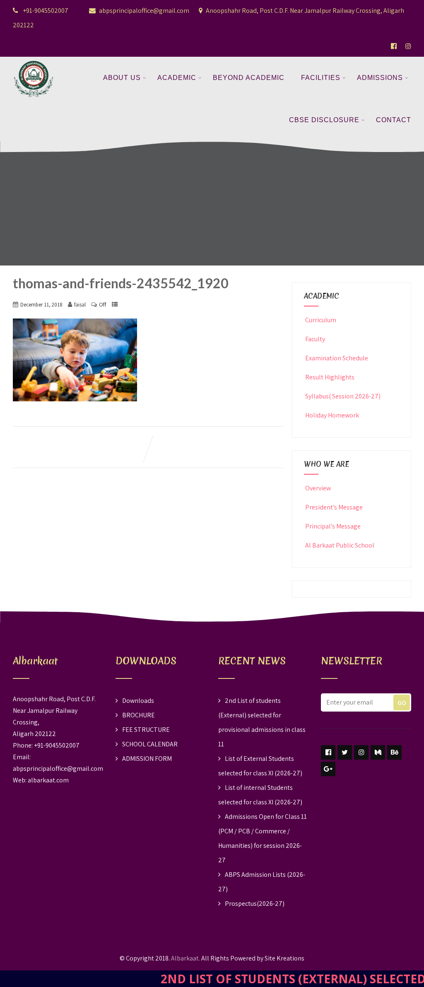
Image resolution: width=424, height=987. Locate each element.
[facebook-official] (394, 46)
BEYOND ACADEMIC (248, 77)
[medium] (378, 752)
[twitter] (344, 752)
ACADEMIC (176, 77)
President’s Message (334, 507)
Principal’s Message (333, 526)
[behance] (394, 752)
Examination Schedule (336, 358)
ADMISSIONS (380, 77)
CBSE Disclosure (324, 119)
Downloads (138, 700)
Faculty (315, 339)
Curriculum (320, 320)
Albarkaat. (185, 958)
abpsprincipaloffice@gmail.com (144, 10)
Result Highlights (329, 377)
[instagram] (361, 752)
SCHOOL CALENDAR (150, 744)
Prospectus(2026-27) (254, 903)
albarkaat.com (48, 780)
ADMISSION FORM (147, 758)
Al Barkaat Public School (339, 545)
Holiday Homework (332, 415)
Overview (318, 488)
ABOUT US (122, 77)
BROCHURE (138, 715)
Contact (393, 119)
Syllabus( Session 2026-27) (343, 396)
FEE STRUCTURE (146, 729)
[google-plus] (328, 769)
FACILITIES (320, 77)
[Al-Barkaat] (33, 62)
